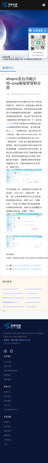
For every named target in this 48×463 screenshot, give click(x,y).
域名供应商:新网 (10, 370)
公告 (5, 444)
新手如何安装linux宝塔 (10, 289)
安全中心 (7, 405)
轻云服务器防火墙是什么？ (11, 302)
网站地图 (7, 379)
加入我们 (7, 396)
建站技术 (7, 375)
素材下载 (7, 366)
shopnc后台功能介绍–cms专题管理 (27, 269)
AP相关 (7, 422)
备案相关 (7, 435)
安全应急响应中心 (11, 409)
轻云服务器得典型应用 (32, 302)
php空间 (10, 123)
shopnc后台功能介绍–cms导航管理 (27, 265)
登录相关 (7, 426)
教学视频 (7, 400)
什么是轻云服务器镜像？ (33, 298)
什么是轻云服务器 (31, 306)
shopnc (21, 57)
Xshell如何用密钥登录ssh (33, 289)
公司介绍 (7, 362)
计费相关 (7, 439)
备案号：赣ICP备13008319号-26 (17, 340)
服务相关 (7, 431)
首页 (14, 57)
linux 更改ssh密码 (31, 293)
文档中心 (7, 392)
